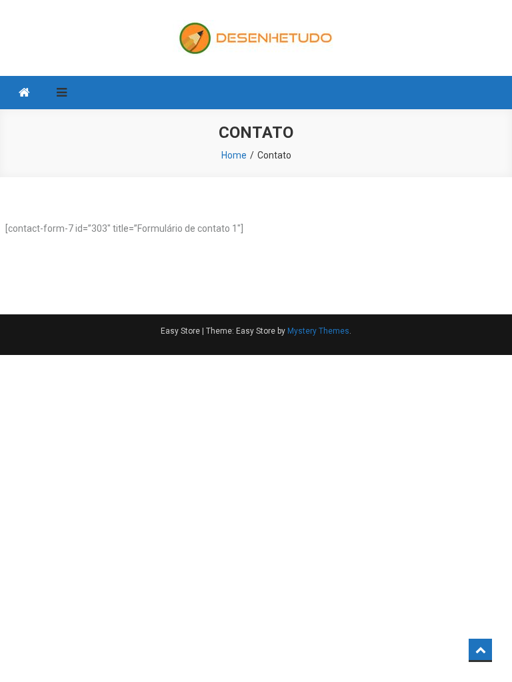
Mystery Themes (318, 331)
